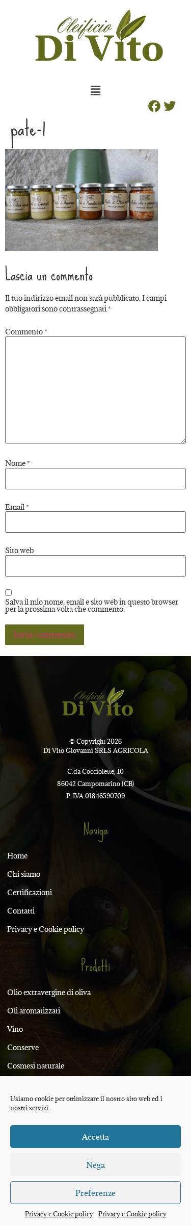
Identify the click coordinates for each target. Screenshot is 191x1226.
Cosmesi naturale (35, 1066)
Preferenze (95, 1193)
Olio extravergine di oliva (49, 992)
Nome (17, 463)
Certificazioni (29, 892)
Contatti (21, 911)
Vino (15, 1029)
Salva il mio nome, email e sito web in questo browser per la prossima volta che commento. (91, 605)
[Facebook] (154, 106)
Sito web (19, 550)
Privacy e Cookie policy (59, 1214)
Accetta (95, 1137)
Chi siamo (23, 874)
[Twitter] (169, 106)
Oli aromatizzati (33, 1010)
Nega (95, 1165)
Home (17, 855)
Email (17, 507)
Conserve (23, 1047)
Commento (26, 331)
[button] (95, 90)
